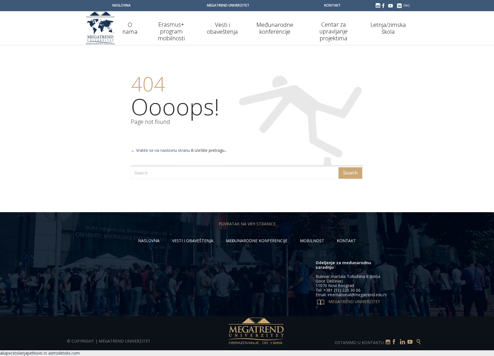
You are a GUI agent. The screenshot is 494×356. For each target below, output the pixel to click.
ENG (406, 5)
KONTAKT (346, 240)
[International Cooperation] (100, 28)
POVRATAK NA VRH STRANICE (247, 223)
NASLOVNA (149, 240)
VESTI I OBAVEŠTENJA (192, 240)
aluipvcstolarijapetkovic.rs (23, 353)
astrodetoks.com (64, 353)
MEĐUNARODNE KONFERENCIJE (256, 240)
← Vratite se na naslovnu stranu (160, 150)
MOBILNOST (312, 240)
